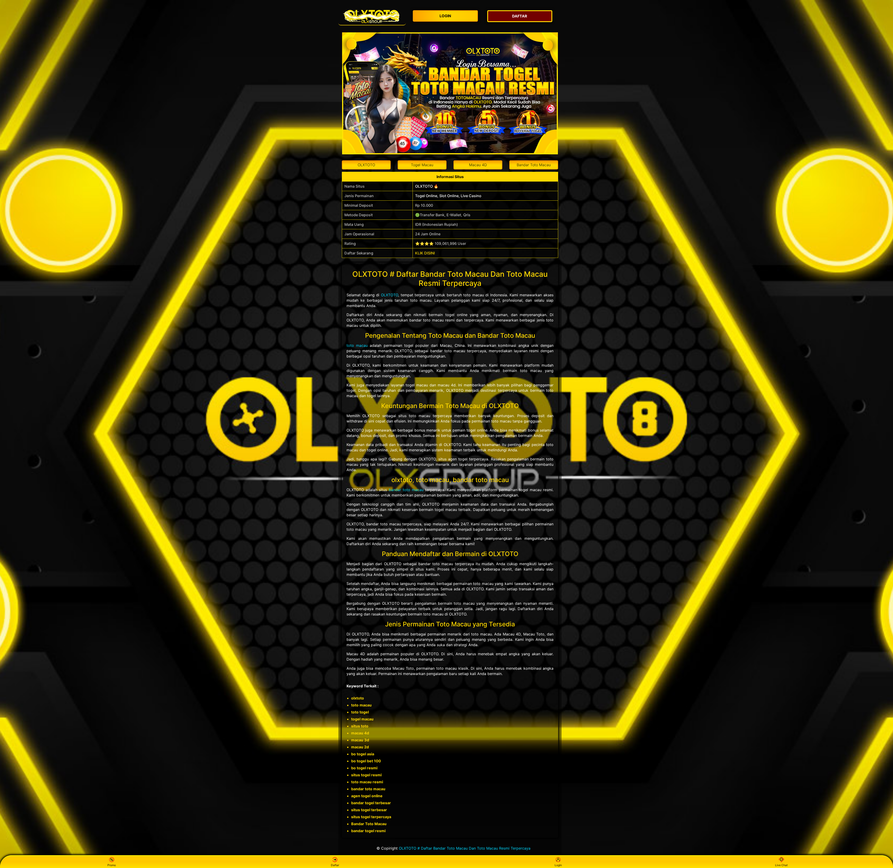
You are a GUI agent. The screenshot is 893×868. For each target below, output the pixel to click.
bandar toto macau (406, 489)
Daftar (335, 865)
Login (558, 865)
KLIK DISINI (425, 253)
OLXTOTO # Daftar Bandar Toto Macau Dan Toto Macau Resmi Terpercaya (464, 848)
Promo (111, 865)
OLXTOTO (389, 295)
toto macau (357, 345)
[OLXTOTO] (372, 16)
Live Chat (781, 865)
